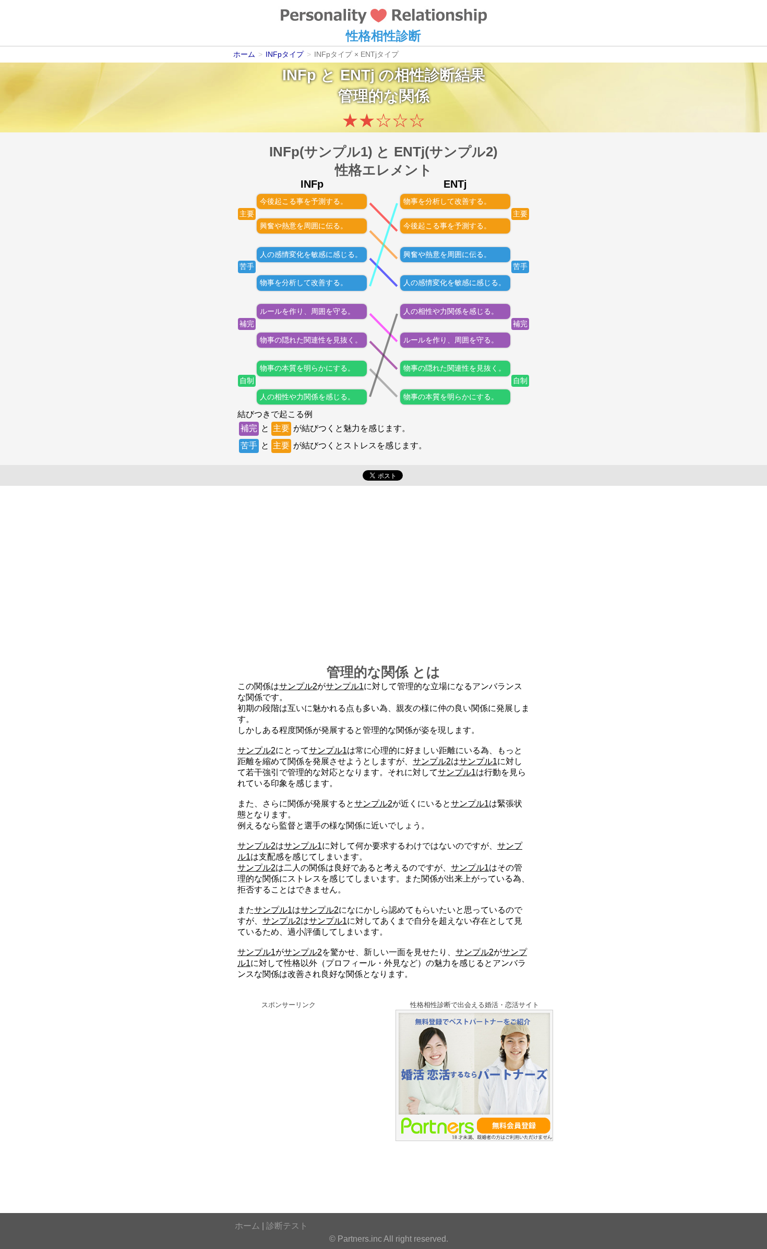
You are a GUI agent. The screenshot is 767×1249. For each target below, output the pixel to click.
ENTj (357, 75)
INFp (299, 75)
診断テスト (287, 1225)
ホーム (247, 1225)
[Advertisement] (383, 569)
